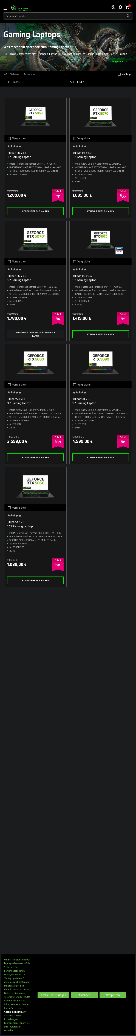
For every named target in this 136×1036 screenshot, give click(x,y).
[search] (68, 16)
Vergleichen (19, 138)
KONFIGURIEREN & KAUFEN (35, 211)
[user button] (120, 7)
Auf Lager (127, 74)
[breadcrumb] (36, 74)
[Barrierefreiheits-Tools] (113, 7)
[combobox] (100, 82)
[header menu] (7, 8)
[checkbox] (119, 74)
